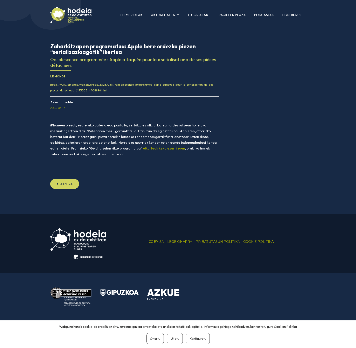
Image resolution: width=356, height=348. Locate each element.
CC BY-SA (156, 242)
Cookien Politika (285, 327)
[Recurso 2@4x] (70, 296)
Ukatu (175, 338)
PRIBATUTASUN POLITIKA (218, 242)
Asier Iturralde (61, 102)
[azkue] (166, 294)
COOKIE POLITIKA (258, 242)
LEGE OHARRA (179, 242)
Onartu (155, 338)
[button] (178, 15)
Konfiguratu (198, 338)
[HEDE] (70, 15)
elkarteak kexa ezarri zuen (164, 148)
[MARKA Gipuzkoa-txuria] (119, 292)
